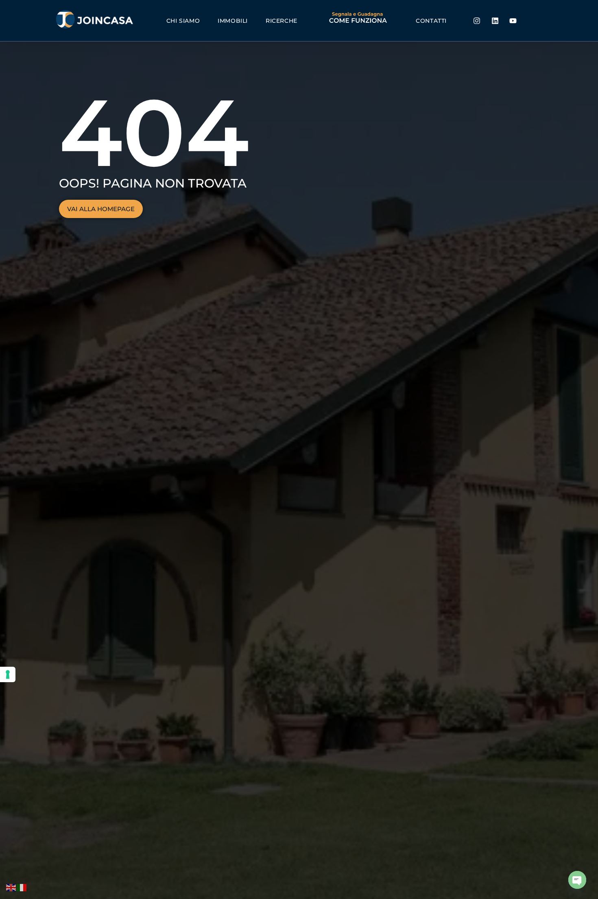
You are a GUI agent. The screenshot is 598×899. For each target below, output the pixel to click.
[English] (11, 887)
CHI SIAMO (183, 20)
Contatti (431, 20)
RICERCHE (281, 20)
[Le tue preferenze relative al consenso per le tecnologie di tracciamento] (7, 674)
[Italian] (22, 887)
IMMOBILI (233, 20)
